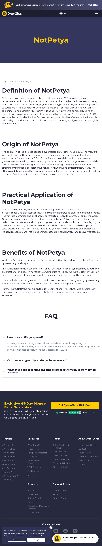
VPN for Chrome (10, 449)
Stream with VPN (61, 467)
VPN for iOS (7, 480)
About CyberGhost (87, 445)
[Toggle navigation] (96, 13)
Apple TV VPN (8, 464)
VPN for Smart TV (10, 476)
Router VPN (7, 472)
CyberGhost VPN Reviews (61, 446)
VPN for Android (9, 456)
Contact (82, 449)
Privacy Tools (33, 456)
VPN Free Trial (59, 452)
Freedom (31, 502)
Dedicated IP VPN (61, 463)
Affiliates (31, 490)
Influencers (32, 494)
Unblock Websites (61, 459)
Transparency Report (37, 453)
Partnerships (33, 512)
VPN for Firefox (9, 460)
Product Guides (60, 490)
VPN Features (34, 467)
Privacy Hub (33, 449)
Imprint (81, 464)
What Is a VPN (34, 445)
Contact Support (60, 498)
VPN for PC (7, 445)
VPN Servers (33, 471)
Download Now (60, 455)
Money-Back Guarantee (33, 462)
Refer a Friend (34, 498)
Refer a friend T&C (86, 460)
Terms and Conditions (88, 456)
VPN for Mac (8, 453)
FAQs (55, 494)
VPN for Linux (8, 468)
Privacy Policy (84, 453)
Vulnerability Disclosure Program (38, 507)
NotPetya (26, 81)
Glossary (13, 81)
